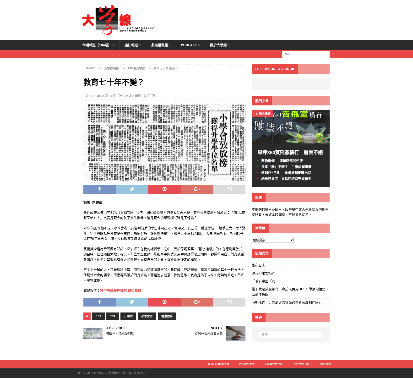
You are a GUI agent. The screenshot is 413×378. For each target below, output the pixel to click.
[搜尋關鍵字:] (306, 54)
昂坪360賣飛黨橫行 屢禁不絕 (290, 152)
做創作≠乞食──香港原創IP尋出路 (286, 172)
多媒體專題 (159, 45)
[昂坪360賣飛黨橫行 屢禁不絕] (291, 140)
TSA (112, 316)
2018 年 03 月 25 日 (103, 95)
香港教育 (167, 316)
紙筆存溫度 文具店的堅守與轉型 (286, 178)
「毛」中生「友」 (265, 281)
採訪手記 (148, 95)
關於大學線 (218, 45)
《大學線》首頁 (301, 364)
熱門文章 (262, 101)
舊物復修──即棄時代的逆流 (282, 160)
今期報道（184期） (96, 45)
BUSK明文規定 (263, 273)
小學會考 (147, 316)
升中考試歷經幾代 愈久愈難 (120, 290)
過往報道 (131, 45)
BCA (98, 316)
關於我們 (325, 364)
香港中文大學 (247, 364)
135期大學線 (132, 95)
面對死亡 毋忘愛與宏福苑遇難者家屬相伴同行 (287, 302)
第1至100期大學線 (218, 364)
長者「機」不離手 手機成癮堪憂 (286, 166)
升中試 (128, 316)
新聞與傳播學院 (273, 364)
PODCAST (189, 45)
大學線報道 (111, 68)
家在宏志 (258, 265)
